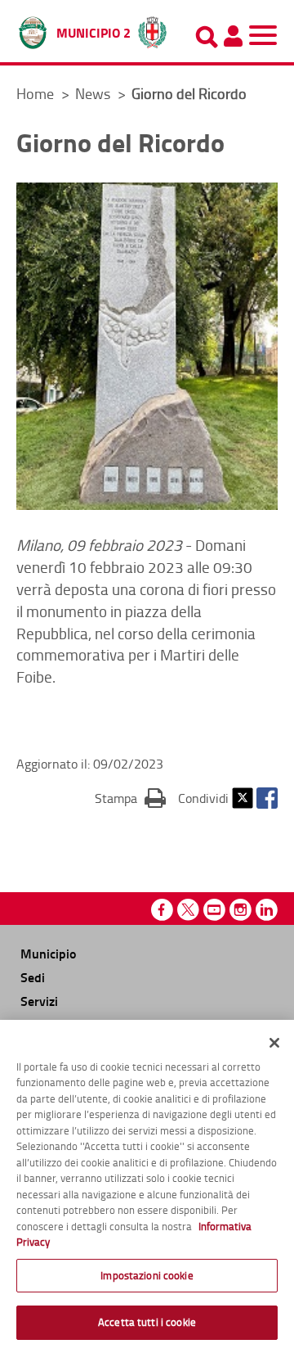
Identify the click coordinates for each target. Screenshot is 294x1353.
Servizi (39, 1000)
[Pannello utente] (232, 36)
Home (35, 93)
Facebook (267, 798)
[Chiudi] (274, 1043)
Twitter (242, 798)
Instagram (240, 910)
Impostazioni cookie (146, 1275)
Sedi (32, 976)
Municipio (48, 953)
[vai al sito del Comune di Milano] (152, 28)
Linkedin (267, 910)
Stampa (130, 797)
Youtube (214, 910)
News (94, 93)
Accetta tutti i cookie (147, 1322)
